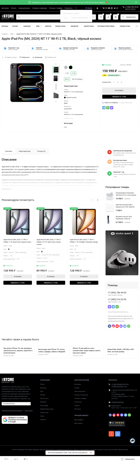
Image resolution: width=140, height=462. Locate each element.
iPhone (42, 384)
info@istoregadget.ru (118, 311)
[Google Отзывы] (117, 434)
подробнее (6, 189)
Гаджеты (43, 419)
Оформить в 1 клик (119, 97)
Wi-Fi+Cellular (77, 79)
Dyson (42, 416)
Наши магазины (79, 391)
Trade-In (77, 405)
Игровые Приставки (46, 409)
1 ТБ (66, 73)
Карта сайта (28, 410)
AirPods (42, 395)
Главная (5, 34)
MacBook (43, 402)
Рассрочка (77, 402)
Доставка (77, 384)
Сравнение (38, 57)
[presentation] (9, 83)
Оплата (76, 388)
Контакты (77, 409)
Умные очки (44, 412)
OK (91, 453)
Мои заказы (78, 423)
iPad (11, 34)
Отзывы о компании (81, 395)
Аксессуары (44, 405)
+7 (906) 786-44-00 (131, 7)
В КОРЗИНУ (119, 90)
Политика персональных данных (12, 410)
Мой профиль (78, 420)
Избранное (26, 57)
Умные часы (44, 398)
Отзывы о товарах (80, 398)
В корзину (17, 276)
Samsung (43, 388)
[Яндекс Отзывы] (111, 434)
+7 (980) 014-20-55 (117, 386)
